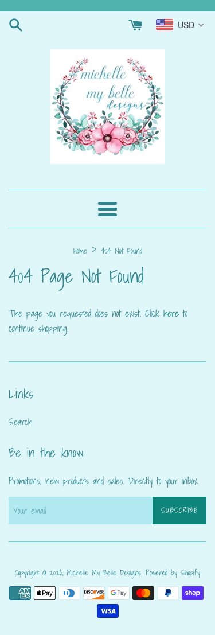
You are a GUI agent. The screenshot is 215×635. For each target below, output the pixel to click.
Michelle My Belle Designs (104, 573)
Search (20, 421)
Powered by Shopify (173, 573)
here (171, 313)
